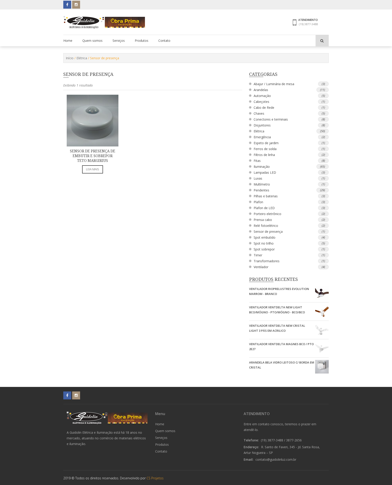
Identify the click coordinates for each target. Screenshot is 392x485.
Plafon (258, 202)
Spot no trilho (264, 243)
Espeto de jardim (266, 143)
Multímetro (262, 184)
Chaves (259, 113)
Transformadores (266, 261)
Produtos (141, 40)
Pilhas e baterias (266, 196)
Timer (258, 255)
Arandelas (261, 90)
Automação (262, 96)
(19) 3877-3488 (308, 24)
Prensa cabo (263, 220)
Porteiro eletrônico (267, 214)
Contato (164, 40)
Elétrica (81, 58)
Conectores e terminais (271, 119)
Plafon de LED (264, 208)
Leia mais (92, 169)
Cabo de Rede (264, 107)
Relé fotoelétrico (266, 225)
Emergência (262, 137)
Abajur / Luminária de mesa (274, 84)
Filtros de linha (264, 155)
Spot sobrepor (264, 249)
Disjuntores (262, 125)
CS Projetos (155, 478)
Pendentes (261, 190)
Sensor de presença (268, 231)
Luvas (258, 178)
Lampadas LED (265, 172)
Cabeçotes (261, 101)
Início (70, 58)
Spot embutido (264, 237)
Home (67, 40)
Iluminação (262, 166)
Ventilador (261, 267)
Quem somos (92, 40)
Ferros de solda (265, 149)
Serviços (119, 40)
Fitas (257, 160)
